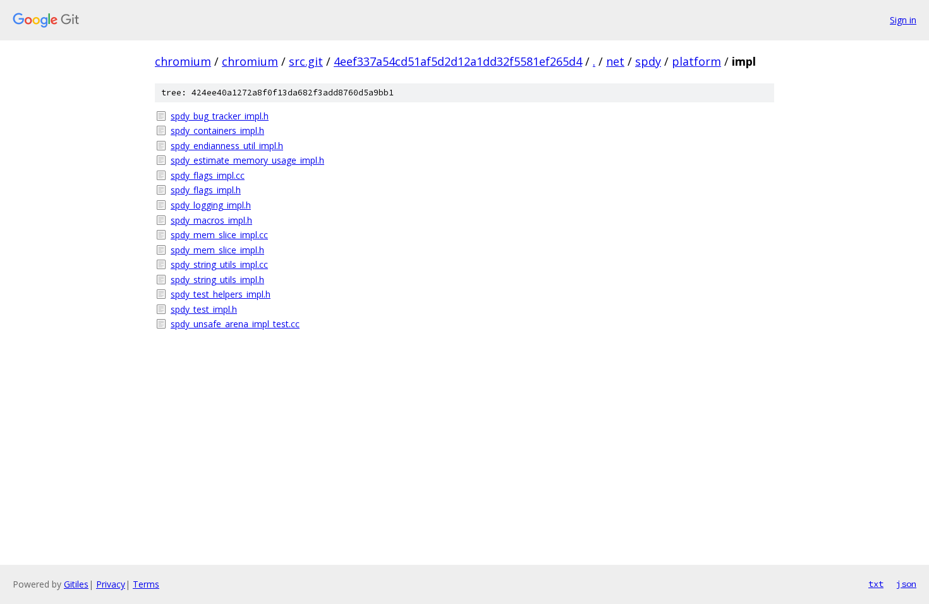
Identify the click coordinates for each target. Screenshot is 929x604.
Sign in (903, 20)
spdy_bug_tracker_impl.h (220, 116)
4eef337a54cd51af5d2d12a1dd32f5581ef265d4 (458, 61)
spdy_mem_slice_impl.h (217, 250)
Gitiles (76, 584)
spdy (648, 61)
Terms (146, 584)
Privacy (110, 584)
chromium (183, 61)
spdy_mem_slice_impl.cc (219, 235)
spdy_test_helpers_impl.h (220, 294)
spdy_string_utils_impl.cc (219, 264)
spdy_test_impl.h (204, 309)
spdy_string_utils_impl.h (217, 280)
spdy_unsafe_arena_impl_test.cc (235, 324)
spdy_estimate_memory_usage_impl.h (247, 160)
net (615, 61)
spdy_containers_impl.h (217, 130)
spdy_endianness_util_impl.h (227, 146)
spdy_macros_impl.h (211, 220)
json (906, 583)
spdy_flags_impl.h (206, 190)
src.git (306, 61)
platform (696, 61)
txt (875, 583)
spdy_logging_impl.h (211, 205)
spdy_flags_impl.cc (208, 175)
